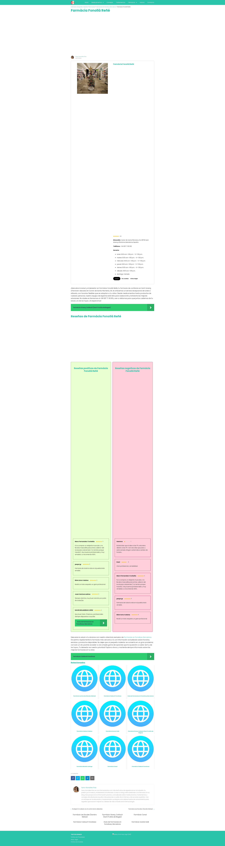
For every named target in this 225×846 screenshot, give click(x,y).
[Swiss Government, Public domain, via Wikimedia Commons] (121, 834)
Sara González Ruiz (80, 56)
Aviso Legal (74, 839)
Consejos (110, 2)
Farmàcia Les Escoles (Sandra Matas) (140, 809)
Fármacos (131, 2)
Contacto (150, 2)
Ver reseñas (125, 278)
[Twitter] (78, 778)
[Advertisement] (112, 34)
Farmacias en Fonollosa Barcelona (137, 637)
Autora (142, 2)
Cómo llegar (134, 278)
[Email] (92, 778)
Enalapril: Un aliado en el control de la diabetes (87, 809)
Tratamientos (120, 2)
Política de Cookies (77, 842)
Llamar (117, 278)
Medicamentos (96, 2)
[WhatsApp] (83, 778)
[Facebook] (73, 778)
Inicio (86, 2)
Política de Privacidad (78, 837)
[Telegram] (87, 778)
